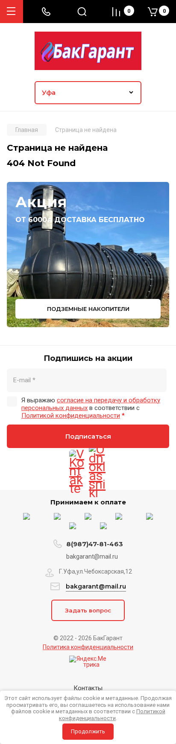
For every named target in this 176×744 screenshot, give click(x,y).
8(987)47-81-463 (94, 544)
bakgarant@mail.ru (96, 586)
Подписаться (88, 436)
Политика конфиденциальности (88, 647)
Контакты (88, 688)
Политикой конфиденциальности (70, 415)
